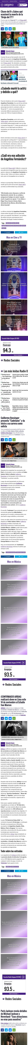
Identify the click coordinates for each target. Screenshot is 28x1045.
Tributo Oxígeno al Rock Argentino (14, 647)
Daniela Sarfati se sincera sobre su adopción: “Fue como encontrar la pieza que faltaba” (14, 263)
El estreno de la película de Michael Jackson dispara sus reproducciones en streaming (14, 247)
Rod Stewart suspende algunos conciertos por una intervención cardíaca (14, 609)
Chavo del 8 (8, 223)
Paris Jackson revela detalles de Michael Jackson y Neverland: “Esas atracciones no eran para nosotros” (14, 588)
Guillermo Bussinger (6, 433)
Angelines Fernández (6, 225)
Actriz (17, 223)
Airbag (12, 834)
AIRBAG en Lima (14, 866)
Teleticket (4, 863)
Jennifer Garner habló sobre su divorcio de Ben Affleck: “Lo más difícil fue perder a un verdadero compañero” (14, 322)
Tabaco (19, 225)
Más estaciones (22, 1)
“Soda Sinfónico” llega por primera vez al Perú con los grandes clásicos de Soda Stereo (14, 631)
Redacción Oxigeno (10, 51)
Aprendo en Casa (5, 1)
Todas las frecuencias (18, 355)
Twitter (21, 232)
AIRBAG (8, 866)
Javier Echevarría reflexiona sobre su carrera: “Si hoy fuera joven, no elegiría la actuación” (14, 285)
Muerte (23, 225)
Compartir (8, 232)
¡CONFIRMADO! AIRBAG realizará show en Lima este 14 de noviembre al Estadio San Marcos (14, 572)
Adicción (14, 225)
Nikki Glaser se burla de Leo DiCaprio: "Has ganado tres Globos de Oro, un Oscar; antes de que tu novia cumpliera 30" (14, 307)
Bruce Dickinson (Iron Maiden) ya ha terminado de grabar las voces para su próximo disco (14, 961)
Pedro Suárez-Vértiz (20, 552)
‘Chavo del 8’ (23, 20)
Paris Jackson (5, 1023)
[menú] (2, 5)
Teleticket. (23, 715)
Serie (14, 223)
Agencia (4, 228)
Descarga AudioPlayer (13, 1)
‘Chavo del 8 (21, 101)
